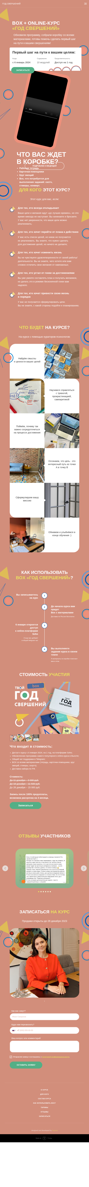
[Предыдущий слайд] (5, 868)
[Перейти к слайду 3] (43, 891)
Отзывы (44, 1112)
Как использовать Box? (44, 1103)
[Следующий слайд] (84, 868)
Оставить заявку (26, 1065)
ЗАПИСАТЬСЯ (23, 70)
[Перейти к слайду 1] (38, 891)
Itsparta (55, 1130)
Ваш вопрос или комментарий (25, 1038)
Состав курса (44, 1099)
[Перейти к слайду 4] (45, 891)
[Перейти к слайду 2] (41, 891)
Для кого (44, 1094)
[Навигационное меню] (85, 4)
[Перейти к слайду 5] (48, 891)
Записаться (44, 1116)
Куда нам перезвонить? (22, 1024)
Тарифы (44, 1107)
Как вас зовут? (18, 1011)
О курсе (44, 1090)
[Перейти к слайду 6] (50, 891)
